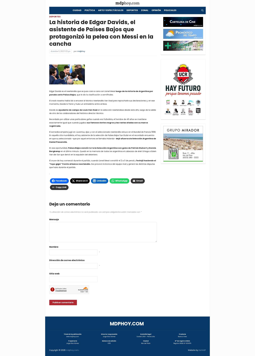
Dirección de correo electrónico (67, 260)
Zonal (144, 10)
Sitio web (54, 273)
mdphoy (81, 51)
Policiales (170, 10)
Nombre (53, 246)
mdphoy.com (127, 323)
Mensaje (54, 219)
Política (90, 10)
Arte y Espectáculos (110, 10)
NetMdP (202, 350)
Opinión (156, 10)
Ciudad (77, 10)
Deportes (132, 10)
